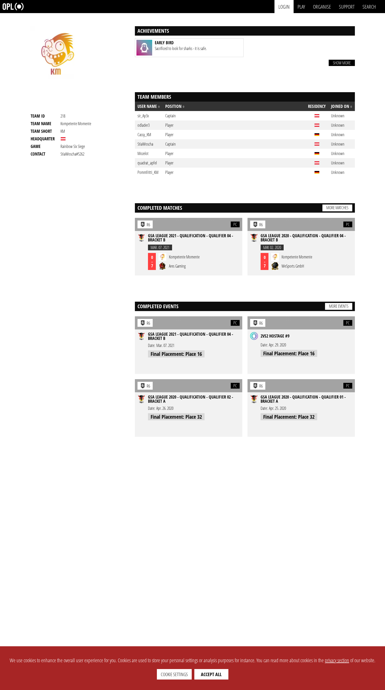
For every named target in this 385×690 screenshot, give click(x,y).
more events (338, 306)
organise (322, 6)
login (284, 6)
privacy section (337, 660)
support (347, 6)
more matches (337, 208)
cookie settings (174, 674)
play (301, 6)
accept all (211, 674)
